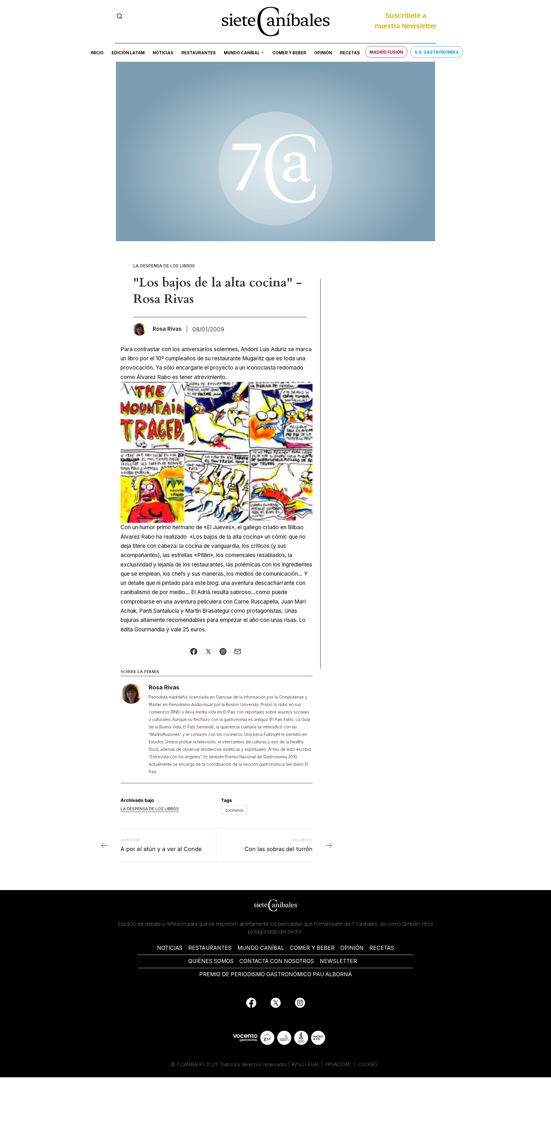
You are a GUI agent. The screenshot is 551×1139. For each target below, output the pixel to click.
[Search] (119, 16)
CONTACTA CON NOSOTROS (276, 961)
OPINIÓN (352, 948)
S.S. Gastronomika (437, 52)
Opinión (323, 52)
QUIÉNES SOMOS (211, 961)
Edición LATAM (128, 52)
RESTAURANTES (210, 948)
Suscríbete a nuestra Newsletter (406, 18)
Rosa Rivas (164, 687)
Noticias (163, 52)
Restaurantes (198, 52)
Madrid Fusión (386, 52)
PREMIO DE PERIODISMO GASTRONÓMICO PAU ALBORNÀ (275, 974)
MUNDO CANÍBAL (260, 948)
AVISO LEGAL (305, 1064)
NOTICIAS (170, 948)
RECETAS (381, 948)
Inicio (97, 52)
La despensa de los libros (164, 265)
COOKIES (368, 1064)
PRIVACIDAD (338, 1064)
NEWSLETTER (338, 961)
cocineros (234, 810)
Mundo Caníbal (242, 52)
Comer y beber (289, 52)
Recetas (350, 52)
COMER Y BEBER (312, 948)
